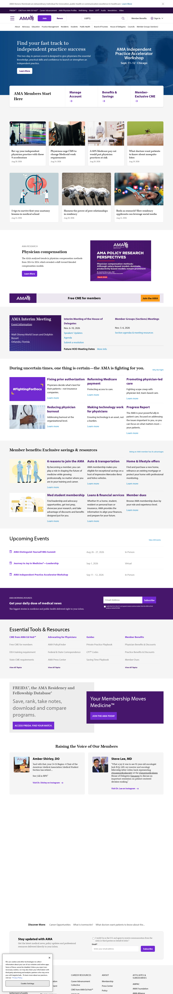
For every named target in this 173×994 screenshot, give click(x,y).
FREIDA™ (12, 10)
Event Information (21, 324)
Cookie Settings (27, 983)
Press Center (107, 986)
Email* (94, 944)
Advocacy (26, 26)
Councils (131, 26)
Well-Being (83, 10)
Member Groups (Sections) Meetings (137, 319)
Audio (103, 10)
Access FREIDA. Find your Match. (33, 725)
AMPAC (136, 984)
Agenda (68, 337)
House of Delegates (118, 26)
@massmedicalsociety (121, 772)
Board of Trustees (101, 26)
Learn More (127, 3)
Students (74, 26)
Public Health (85, 26)
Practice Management (50, 26)
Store (91, 10)
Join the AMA (150, 298)
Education (36, 26)
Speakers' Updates (73, 332)
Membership (107, 981)
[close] (163, 3)
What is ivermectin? (83, 924)
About (17, 26)
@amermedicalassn (148, 772)
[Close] (49, 958)
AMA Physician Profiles (68, 10)
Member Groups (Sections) (147, 26)
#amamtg (134, 775)
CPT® (97, 10)
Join (44, 18)
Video (121, 10)
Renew (60, 18)
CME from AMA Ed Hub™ (28, 10)
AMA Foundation (140, 988)
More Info (102, 349)
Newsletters (112, 10)
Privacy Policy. (17, 978)
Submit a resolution (74, 342)
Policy (104, 990)
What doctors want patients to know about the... (120, 924)
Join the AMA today (103, 715)
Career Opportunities (60, 924)
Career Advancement (48, 10)
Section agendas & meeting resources (134, 332)
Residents (65, 26)
